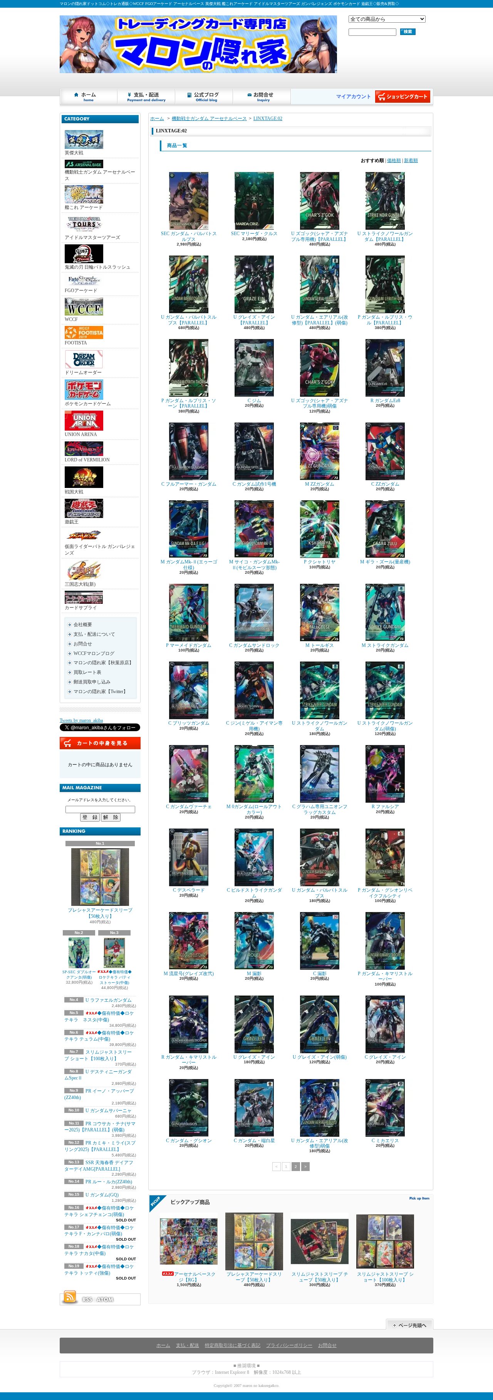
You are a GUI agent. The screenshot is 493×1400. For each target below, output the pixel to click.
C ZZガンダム (385, 484)
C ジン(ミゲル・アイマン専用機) (254, 725)
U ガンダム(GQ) (102, 1195)
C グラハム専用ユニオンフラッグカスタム (319, 809)
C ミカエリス (385, 1140)
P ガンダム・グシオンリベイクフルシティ (385, 892)
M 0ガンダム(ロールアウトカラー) (254, 809)
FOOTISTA (76, 343)
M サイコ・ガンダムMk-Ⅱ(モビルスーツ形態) (254, 564)
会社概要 (83, 624)
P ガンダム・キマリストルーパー (385, 976)
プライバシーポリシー (289, 1345)
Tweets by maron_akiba (81, 720)
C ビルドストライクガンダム (254, 892)
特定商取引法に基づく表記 (232, 1345)
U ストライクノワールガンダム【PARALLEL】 (385, 236)
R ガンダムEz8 (385, 400)
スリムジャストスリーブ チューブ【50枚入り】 (320, 1276)
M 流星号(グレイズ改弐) (189, 973)
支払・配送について (147, 97)
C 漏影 (320, 973)
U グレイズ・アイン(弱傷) (320, 1057)
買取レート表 (87, 672)
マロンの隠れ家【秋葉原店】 (104, 662)
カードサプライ (81, 607)
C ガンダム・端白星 (254, 1140)
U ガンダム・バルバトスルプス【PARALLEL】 (188, 319)
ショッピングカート (402, 96)
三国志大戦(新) (80, 584)
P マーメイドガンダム (188, 645)
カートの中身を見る (100, 743)
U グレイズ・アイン (254, 1057)
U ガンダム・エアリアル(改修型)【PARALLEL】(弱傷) (319, 319)
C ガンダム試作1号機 (254, 484)
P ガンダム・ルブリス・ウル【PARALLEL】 (385, 319)
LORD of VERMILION (87, 460)
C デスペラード (189, 890)
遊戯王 (72, 522)
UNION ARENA (81, 434)
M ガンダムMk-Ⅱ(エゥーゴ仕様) (189, 564)
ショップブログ (204, 97)
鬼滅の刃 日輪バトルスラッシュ (98, 267)
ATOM (105, 1299)
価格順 (394, 160)
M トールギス (319, 645)
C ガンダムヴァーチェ (189, 806)
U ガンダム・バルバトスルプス (319, 892)
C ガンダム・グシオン (189, 1140)
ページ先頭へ (409, 1324)
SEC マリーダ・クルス (254, 233)
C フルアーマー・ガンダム (188, 484)
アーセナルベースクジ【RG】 (195, 1276)
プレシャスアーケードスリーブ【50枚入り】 (100, 913)
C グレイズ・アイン (385, 1057)
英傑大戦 (74, 152)
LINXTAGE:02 (267, 118)
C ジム (254, 400)
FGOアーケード (81, 290)
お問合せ (262, 97)
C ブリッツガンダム (189, 723)
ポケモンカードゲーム (88, 403)
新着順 (411, 160)
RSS (87, 1299)
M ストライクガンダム (385, 645)
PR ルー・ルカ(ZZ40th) (109, 1181)
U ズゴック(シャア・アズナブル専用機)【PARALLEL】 (319, 236)
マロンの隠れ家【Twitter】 (101, 691)
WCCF (71, 319)
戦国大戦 (74, 492)
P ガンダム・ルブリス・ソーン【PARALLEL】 (188, 403)
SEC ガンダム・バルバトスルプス (189, 236)
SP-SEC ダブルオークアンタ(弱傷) (79, 974)
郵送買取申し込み (92, 682)
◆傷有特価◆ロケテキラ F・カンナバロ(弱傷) (99, 1231)
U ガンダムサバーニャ (109, 1110)
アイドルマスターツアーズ (92, 237)
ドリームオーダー (83, 372)
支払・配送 (187, 1345)
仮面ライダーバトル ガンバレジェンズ (100, 550)
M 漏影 (254, 973)
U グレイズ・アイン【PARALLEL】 (254, 319)
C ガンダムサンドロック (254, 645)
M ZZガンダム (319, 484)
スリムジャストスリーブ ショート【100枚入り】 (385, 1276)
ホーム (89, 97)
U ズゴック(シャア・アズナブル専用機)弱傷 (319, 403)
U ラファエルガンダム (109, 1000)
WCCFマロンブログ (94, 653)
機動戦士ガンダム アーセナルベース (100, 175)
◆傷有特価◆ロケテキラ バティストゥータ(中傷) (115, 977)
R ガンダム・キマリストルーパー (188, 1059)
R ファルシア (385, 806)
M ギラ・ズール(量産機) (385, 562)
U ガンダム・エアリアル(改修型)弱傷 (319, 1143)
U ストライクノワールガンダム (319, 725)
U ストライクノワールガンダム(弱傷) (385, 725)
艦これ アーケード (84, 207)
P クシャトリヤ (319, 562)
